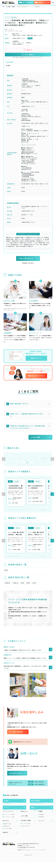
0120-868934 (39, 784)
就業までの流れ (7, 823)
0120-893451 (39, 782)
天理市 (22, 583)
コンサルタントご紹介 (9, 817)
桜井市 (34, 583)
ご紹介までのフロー (26, 826)
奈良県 (6, 570)
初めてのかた (6, 820)
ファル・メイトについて (8, 811)
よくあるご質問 (7, 828)
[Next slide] (52, 494)
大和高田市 (7, 583)
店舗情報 (30, 38)
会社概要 (40, 811)
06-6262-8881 (23, 847)
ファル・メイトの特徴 (9, 814)
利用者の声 (6, 826)
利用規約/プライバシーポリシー (24, 849)
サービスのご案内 (26, 823)
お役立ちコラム (24, 811)
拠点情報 (42, 817)
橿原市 (28, 583)
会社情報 (42, 814)
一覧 (27, 462)
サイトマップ (41, 820)
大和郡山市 (15, 583)
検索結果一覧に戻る (28, 263)
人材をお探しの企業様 (26, 820)
